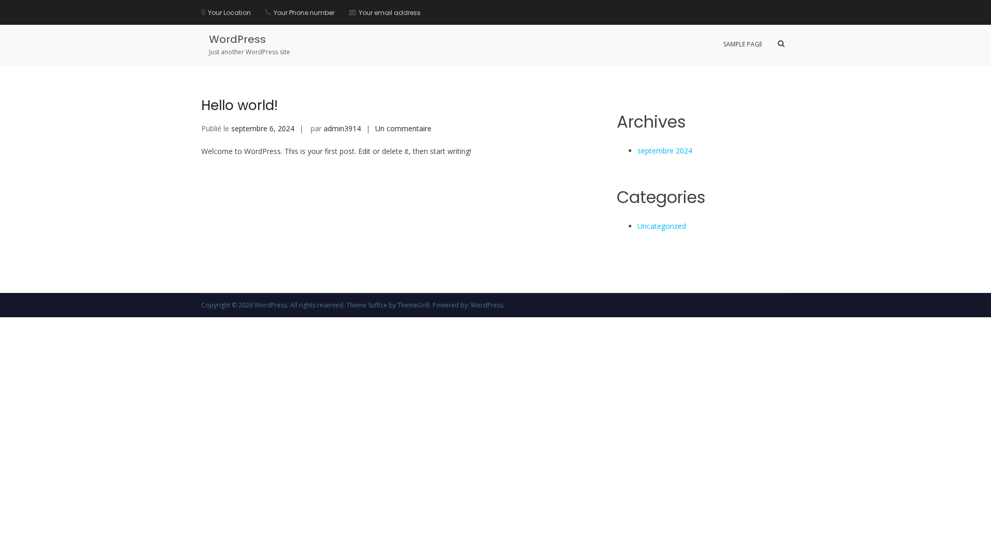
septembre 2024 (664, 151)
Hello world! (239, 105)
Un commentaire (403, 128)
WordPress (237, 39)
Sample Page (742, 44)
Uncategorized (661, 226)
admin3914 (342, 128)
